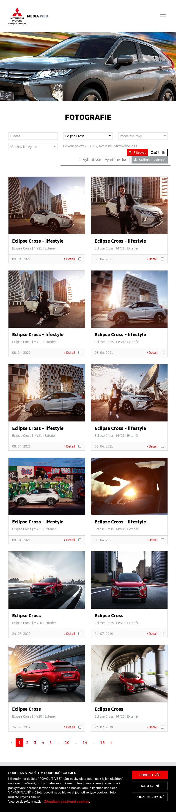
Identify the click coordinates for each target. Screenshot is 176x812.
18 (102, 742)
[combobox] (88, 135)
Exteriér (50, 248)
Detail (70, 259)
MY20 (38, 623)
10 (67, 742)
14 (84, 742)
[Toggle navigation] (163, 16)
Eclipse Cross (21, 248)
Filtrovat (140, 152)
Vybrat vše (91, 159)
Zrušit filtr (158, 152)
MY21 (38, 248)
